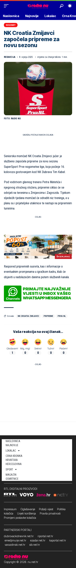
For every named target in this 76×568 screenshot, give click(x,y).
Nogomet (10, 25)
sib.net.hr (34, 544)
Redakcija (9, 57)
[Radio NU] (38, 5)
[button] (7, 5)
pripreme (48, 316)
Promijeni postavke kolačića (20, 517)
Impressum (10, 509)
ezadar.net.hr (37, 540)
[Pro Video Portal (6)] (38, 246)
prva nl (62, 316)
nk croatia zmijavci (28, 316)
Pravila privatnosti (50, 513)
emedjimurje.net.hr (15, 540)
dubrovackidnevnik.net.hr (19, 536)
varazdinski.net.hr (15, 544)
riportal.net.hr (45, 536)
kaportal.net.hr (57, 540)
